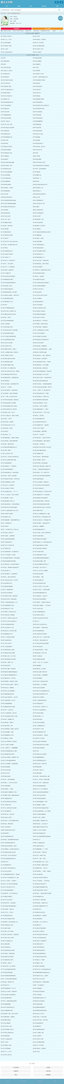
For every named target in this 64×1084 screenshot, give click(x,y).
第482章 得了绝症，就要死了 (39, 817)
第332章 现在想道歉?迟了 (38, 580)
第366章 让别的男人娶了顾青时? (40, 633)
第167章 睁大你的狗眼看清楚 (7, 320)
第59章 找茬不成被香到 (6, 149)
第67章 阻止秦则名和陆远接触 (7, 162)
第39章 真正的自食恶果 (6, 118)
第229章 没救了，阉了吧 (6, 418)
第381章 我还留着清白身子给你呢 (8, 659)
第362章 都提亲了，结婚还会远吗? (40, 627)
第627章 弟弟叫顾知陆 (6, 42)
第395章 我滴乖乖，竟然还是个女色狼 (9, 681)
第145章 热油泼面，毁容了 (7, 285)
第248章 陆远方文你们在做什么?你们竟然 (42, 447)
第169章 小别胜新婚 (5, 323)
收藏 (19, 6)
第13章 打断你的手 (5, 77)
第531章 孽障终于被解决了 (7, 896)
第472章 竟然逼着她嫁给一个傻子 (40, 801)
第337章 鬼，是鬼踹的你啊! (7, 589)
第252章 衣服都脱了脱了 (38, 453)
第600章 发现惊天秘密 (38, 1004)
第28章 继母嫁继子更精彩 (38, 99)
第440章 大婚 (36, 751)
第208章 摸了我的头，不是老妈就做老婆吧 (42, 383)
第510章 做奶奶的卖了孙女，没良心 (41, 861)
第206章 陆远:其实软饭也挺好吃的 (40, 380)
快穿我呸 (48, 1074)
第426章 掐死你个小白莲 (38, 728)
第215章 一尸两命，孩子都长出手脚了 (9, 396)
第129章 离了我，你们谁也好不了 (8, 260)
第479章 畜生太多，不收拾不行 (8, 814)
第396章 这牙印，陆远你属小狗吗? (40, 681)
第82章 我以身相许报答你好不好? (40, 184)
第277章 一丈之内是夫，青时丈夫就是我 (10, 494)
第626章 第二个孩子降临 (38, 42)
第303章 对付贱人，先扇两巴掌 (8, 535)
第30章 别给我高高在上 (38, 102)
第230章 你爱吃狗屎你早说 (39, 418)
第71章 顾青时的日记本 (6, 168)
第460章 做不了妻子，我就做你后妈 (41, 782)
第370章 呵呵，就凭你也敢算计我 (40, 640)
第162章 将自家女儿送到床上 (39, 311)
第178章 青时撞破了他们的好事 (40, 336)
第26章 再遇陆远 (36, 96)
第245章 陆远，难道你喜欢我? (7, 444)
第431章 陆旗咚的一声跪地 (7, 738)
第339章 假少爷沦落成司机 (7, 592)
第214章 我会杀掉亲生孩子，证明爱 (41, 393)
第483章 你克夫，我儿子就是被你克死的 (10, 820)
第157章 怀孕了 (4, 304)
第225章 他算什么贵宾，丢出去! (8, 412)
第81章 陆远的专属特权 (6, 184)
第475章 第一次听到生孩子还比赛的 (9, 808)
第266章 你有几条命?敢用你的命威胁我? (41, 475)
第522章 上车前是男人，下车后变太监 (41, 880)
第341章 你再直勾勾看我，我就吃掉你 (9, 596)
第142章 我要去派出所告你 (39, 279)
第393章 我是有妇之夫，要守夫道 (8, 678)
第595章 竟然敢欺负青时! (6, 997)
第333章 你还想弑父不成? (6, 583)
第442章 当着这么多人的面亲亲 (40, 754)
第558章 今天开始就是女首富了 (40, 937)
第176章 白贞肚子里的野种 (39, 333)
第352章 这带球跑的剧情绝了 (39, 611)
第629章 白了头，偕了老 (6, 39)
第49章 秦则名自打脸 (5, 133)
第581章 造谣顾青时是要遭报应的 (8, 975)
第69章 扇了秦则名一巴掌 (6, 165)
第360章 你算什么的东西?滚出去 (40, 624)
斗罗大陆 (48, 1071)
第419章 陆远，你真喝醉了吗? (7, 719)
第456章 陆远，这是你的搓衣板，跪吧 (41, 776)
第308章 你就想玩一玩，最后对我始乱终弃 (42, 542)
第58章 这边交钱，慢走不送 (39, 146)
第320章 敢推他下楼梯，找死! (39, 561)
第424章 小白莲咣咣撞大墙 (39, 725)
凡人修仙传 (16, 1067)
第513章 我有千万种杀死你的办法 (8, 868)
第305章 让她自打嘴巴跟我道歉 (8, 539)
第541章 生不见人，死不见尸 (7, 912)
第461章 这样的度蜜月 (6, 785)
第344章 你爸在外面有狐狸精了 (40, 599)
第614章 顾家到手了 (37, 1026)
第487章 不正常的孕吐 (6, 827)
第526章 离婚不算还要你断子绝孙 (40, 887)
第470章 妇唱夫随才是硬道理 (39, 798)
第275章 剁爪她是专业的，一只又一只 (9, 491)
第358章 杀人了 (36, 621)
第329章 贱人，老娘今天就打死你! (8, 577)
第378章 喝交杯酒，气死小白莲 (40, 652)
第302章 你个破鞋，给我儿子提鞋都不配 (42, 532)
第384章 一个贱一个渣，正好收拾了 (41, 662)
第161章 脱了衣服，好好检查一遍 (8, 311)
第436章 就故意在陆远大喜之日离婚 (41, 744)
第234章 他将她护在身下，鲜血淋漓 (41, 425)
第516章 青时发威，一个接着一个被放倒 (42, 871)
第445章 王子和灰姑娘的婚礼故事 (8, 760)
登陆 (57, 2)
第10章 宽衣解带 (36, 70)
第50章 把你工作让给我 (38, 133)
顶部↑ (55, 1081)
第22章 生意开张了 (37, 89)
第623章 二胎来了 (5, 49)
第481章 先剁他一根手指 (6, 817)
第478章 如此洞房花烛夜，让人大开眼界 (42, 811)
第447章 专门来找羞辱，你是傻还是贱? (9, 763)
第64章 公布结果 (36, 156)
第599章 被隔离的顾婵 (6, 1004)
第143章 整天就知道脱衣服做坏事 (8, 282)
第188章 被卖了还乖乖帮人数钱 (40, 352)
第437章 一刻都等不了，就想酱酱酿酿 (9, 747)
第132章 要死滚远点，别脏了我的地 (41, 263)
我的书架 (23, 1081)
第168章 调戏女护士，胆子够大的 (40, 320)
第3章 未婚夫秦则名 (5, 61)
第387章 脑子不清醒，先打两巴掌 (8, 668)
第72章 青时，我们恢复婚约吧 (39, 168)
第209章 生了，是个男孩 (6, 387)
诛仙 (16, 1074)
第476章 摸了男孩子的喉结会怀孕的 (41, 808)
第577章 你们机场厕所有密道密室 (8, 969)
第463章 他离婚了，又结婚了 (7, 789)
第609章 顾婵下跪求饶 (6, 1020)
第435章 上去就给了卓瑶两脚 (7, 744)
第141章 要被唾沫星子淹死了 (7, 279)
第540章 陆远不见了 (37, 909)
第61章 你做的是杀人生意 (6, 152)
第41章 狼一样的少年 (5, 121)
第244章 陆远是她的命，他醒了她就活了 (42, 440)
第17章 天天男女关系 (5, 83)
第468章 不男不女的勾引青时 (39, 795)
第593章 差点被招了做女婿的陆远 (8, 994)
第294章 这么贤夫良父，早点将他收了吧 (42, 520)
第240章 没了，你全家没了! (39, 434)
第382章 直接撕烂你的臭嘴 (39, 659)
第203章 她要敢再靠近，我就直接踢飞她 (10, 377)
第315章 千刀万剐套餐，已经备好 (8, 554)
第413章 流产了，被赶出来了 (7, 709)
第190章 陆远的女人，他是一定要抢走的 (42, 355)
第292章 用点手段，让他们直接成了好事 (42, 516)
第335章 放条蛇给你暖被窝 (7, 586)
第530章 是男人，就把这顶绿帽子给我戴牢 (42, 893)
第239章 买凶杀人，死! (6, 434)
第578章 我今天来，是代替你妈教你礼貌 (42, 969)
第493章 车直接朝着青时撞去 (7, 836)
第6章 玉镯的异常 (37, 64)
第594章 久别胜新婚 (37, 994)
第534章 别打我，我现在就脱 (39, 899)
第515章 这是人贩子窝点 (6, 871)
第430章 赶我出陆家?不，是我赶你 (40, 735)
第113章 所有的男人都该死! (7, 235)
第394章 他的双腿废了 (38, 678)
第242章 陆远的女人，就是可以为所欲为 (42, 437)
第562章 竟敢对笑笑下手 (38, 944)
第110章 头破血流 (37, 228)
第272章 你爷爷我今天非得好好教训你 (41, 485)
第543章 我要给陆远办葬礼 (7, 915)
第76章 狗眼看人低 (37, 175)
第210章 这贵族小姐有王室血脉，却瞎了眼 (42, 387)
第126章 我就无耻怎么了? (38, 254)
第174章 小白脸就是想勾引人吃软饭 (41, 330)
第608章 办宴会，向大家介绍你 (40, 1016)
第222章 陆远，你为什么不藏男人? (40, 406)
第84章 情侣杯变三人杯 (38, 187)
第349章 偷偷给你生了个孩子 (7, 608)
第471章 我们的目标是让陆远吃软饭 (9, 801)
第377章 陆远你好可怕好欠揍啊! (8, 652)
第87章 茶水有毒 (4, 194)
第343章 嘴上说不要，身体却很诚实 (9, 599)
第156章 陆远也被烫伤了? (38, 301)
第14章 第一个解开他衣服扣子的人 (40, 77)
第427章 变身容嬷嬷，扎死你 (7, 732)
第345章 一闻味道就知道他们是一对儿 (9, 602)
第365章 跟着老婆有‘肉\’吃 (6, 633)
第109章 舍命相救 (5, 228)
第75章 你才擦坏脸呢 (5, 175)
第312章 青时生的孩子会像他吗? (40, 548)
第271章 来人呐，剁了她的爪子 (8, 485)
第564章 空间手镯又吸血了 (39, 947)
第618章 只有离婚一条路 (38, 1032)
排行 (7, 6)
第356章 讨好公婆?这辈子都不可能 (40, 618)
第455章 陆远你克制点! (6, 776)
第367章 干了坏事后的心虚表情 (8, 637)
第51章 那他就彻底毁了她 (6, 137)
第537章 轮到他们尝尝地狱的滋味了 (9, 906)
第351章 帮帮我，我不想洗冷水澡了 (9, 611)
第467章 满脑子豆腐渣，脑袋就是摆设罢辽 (10, 795)
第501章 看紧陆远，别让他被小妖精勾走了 (10, 849)
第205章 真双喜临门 (5, 380)
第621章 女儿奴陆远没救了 (7, 52)
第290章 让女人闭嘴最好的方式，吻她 (41, 513)
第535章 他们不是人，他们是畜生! (8, 902)
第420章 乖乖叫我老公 (38, 719)
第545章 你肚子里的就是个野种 (8, 918)
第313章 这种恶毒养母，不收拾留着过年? (10, 551)
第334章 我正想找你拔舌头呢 (39, 583)
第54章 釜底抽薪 (36, 140)
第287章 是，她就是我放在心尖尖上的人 (10, 510)
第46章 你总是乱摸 (37, 127)
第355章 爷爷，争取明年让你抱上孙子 (9, 618)
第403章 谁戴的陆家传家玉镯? (7, 694)
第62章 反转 (35, 152)
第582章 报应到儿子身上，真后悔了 (41, 975)
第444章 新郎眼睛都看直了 (39, 757)
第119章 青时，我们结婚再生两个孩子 (9, 244)
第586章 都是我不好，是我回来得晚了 (41, 982)
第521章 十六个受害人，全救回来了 (9, 880)
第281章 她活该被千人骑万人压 (8, 501)
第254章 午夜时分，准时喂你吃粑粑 (41, 456)
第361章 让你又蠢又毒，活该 (7, 627)
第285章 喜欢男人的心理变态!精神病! (9, 507)
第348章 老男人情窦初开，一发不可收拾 (42, 605)
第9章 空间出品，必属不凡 (7, 70)
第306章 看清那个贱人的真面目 (40, 539)
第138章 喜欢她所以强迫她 (39, 273)
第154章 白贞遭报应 (37, 298)
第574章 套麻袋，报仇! (38, 963)
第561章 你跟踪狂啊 (5, 944)
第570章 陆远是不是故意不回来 (40, 956)
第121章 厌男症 (4, 247)
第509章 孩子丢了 (5, 861)
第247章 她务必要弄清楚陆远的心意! (9, 447)
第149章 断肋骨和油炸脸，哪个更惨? (9, 292)
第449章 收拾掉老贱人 (6, 766)
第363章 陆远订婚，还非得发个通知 (9, 630)
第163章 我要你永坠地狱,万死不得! (8, 314)
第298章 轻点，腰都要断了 (39, 526)
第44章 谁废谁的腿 (37, 124)
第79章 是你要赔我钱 (5, 181)
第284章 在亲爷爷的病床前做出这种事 (41, 504)
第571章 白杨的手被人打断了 (7, 959)
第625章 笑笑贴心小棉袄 (6, 45)
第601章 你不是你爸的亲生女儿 (8, 1007)
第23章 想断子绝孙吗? (5, 92)
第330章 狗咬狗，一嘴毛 (38, 577)
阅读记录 (44, 6)
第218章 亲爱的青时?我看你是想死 (40, 399)
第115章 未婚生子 (5, 238)
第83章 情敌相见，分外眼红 (7, 187)
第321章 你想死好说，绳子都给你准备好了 (10, 564)
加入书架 (47, 28)
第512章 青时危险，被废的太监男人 (41, 864)
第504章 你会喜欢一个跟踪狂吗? (40, 852)
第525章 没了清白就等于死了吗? (8, 887)
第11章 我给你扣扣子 (5, 73)
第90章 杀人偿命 (36, 197)
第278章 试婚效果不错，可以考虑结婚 (41, 494)
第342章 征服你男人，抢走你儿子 (40, 596)
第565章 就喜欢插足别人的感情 (8, 950)
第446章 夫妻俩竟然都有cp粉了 (39, 760)
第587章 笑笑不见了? (5, 985)
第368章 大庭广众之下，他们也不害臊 (41, 637)
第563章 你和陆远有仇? (6, 947)
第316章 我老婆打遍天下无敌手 (40, 554)
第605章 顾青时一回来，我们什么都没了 (10, 1013)
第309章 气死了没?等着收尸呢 (7, 545)
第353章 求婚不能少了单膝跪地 (8, 614)
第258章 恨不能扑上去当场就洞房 (40, 463)
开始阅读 (16, 28)
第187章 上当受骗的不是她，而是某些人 (10, 352)
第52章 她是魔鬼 (36, 137)
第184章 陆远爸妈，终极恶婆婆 (40, 346)
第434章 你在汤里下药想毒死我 (40, 741)
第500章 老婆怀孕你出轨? (38, 845)
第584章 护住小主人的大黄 (39, 978)
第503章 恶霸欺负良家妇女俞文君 (8, 852)
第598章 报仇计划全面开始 (39, 1001)
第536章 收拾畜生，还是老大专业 (40, 902)
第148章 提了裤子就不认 (38, 289)
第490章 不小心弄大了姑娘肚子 (40, 830)
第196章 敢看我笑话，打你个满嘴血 (41, 364)
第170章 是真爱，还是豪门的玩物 (40, 323)
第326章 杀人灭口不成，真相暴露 (40, 570)
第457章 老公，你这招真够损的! (8, 779)
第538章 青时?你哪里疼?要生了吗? (40, 906)
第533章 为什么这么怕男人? (7, 899)
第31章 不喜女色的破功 (6, 105)
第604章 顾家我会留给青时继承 (40, 1010)
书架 (57, 6)
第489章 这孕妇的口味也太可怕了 (8, 830)
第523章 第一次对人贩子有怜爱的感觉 (9, 883)
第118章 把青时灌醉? (37, 241)
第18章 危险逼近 (36, 83)
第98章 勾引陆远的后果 (38, 209)
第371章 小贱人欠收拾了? (6, 643)
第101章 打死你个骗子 (6, 216)
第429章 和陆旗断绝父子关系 (7, 735)
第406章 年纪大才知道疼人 (39, 697)
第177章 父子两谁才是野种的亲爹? (8, 336)
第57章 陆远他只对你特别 (6, 146)
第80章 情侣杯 (36, 181)
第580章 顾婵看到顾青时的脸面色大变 (41, 972)
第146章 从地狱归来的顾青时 (39, 285)
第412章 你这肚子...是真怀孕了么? (40, 706)
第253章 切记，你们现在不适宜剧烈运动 (10, 456)
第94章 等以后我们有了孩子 (39, 203)
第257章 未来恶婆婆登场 (6, 463)
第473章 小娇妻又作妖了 (6, 804)
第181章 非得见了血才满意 (7, 342)
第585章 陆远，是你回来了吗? (7, 982)
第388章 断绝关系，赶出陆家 (39, 668)
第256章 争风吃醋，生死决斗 (39, 459)
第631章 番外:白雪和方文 (6, 36)
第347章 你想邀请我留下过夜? (7, 605)
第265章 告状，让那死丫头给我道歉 (9, 475)
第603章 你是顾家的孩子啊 (7, 1010)
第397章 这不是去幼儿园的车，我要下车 (10, 684)
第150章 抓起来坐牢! (37, 292)
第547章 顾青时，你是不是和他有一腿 (9, 921)
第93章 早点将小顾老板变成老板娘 (8, 203)
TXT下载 (60, 18)
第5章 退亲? (3, 64)
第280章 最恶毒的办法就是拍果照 (40, 497)
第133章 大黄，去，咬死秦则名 (8, 266)
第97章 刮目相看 (4, 209)
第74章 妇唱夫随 (36, 171)
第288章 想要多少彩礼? (38, 510)
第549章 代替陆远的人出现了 (7, 925)
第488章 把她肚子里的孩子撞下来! (40, 827)
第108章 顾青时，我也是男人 (39, 225)
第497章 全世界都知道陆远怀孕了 (8, 842)
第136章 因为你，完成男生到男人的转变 (42, 270)
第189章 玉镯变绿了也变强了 (7, 355)
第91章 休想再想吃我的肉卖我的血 (8, 200)
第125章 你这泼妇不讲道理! (7, 254)
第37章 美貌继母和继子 (6, 115)
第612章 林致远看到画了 (38, 1023)
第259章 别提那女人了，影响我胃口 (9, 466)
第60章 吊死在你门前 (37, 149)
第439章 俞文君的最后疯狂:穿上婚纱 (9, 751)
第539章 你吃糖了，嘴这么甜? (7, 909)
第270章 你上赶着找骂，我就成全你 (41, 482)
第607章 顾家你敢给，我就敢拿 (8, 1016)
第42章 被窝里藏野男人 (38, 121)
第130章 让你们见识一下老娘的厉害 (41, 260)
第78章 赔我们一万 (37, 178)
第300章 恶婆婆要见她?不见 (39, 529)
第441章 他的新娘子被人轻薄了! (8, 754)
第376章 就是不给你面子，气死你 (40, 649)
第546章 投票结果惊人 (38, 918)
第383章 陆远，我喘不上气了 (7, 662)
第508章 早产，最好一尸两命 (39, 858)
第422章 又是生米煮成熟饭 (39, 722)
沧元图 (48, 1067)
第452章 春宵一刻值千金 (38, 770)
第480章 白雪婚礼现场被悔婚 (39, 814)
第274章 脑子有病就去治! (38, 488)
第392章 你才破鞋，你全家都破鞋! (40, 675)
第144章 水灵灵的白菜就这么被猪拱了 (41, 282)
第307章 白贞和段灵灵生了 (7, 542)
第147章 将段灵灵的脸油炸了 (7, 289)
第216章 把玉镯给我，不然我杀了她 (41, 396)
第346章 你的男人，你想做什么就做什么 (42, 602)
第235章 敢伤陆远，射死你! (7, 428)
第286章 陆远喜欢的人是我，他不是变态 (42, 507)
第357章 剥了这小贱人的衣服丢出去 (9, 621)
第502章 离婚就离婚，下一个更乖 (40, 849)
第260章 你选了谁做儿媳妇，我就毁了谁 (42, 466)
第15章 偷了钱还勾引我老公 (7, 80)
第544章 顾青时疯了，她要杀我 (40, 915)
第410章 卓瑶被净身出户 (38, 703)
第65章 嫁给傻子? (4, 159)
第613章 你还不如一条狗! (6, 1026)
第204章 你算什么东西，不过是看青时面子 (42, 377)
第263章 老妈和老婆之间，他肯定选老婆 (10, 472)
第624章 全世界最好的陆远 (39, 45)
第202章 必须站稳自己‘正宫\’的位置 (40, 374)
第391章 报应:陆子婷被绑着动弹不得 (9, 675)
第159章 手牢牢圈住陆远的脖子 (8, 308)
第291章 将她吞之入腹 (6, 516)
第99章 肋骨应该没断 (5, 213)
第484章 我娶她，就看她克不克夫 (40, 820)
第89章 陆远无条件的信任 (6, 197)
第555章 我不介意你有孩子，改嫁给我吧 (10, 934)
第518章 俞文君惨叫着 (38, 874)
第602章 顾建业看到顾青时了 (39, 1007)
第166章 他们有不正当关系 (39, 317)
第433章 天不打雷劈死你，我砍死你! (9, 741)
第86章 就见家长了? (37, 190)
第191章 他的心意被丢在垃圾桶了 (8, 358)
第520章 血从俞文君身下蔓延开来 (40, 877)
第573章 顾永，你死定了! (6, 963)
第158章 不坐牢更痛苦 (38, 304)
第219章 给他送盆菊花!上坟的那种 (8, 402)
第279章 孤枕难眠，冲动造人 (7, 497)
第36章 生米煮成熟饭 (37, 111)
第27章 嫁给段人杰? (5, 99)
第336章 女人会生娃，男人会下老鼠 (41, 586)
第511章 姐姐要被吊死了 (6, 864)
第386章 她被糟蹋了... (37, 665)
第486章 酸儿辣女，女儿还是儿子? (40, 823)
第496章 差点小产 (37, 839)
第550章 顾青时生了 (37, 925)
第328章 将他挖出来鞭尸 (38, 573)
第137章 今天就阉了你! (6, 273)
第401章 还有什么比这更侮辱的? (8, 690)
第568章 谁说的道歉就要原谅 (39, 953)
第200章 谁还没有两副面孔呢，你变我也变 (42, 371)
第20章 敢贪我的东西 (37, 86)
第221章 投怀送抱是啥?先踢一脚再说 (9, 406)
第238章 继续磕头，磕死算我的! (40, 431)
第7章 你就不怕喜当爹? (6, 67)
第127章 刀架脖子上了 (6, 257)
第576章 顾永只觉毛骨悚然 (39, 966)
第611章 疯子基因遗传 (6, 1023)
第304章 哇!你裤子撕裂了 (38, 535)
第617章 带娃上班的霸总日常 (7, 1032)
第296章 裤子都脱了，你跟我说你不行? (41, 523)
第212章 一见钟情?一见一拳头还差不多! (41, 390)
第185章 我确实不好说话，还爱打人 (9, 349)
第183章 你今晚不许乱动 (6, 346)
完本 (31, 6)
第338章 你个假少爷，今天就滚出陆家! (41, 589)
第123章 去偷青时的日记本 (7, 251)
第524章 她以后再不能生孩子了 (40, 883)
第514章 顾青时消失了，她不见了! (40, 868)
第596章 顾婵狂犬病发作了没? (39, 997)
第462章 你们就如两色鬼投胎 (39, 785)
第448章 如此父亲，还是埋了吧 (40, 763)
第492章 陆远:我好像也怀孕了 (39, 833)
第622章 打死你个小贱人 (38, 49)
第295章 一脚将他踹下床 (6, 523)
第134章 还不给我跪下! (38, 266)
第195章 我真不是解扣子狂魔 (7, 364)
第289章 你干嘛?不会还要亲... (7, 513)
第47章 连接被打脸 (5, 130)
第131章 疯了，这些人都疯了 (7, 263)
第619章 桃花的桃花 (5, 1035)
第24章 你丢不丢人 (37, 92)
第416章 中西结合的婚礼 (38, 713)
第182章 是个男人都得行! (38, 342)
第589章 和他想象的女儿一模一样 (8, 988)
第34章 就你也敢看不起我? (38, 108)
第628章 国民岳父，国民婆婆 (39, 39)
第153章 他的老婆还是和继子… (8, 298)
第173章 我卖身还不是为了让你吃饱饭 (9, 330)
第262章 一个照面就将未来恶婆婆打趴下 (42, 469)
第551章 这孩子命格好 (6, 928)
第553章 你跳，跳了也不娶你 (7, 931)
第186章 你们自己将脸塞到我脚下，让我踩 (42, 349)
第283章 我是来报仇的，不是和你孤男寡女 (10, 504)
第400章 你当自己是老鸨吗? (39, 687)
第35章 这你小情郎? (5, 111)
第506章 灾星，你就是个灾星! (39, 855)
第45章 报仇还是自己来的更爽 (7, 127)
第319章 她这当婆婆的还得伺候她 (8, 561)
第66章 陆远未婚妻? (37, 159)
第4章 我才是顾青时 (37, 61)
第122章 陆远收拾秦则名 (38, 247)
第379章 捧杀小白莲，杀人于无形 (8, 656)
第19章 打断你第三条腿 (6, 86)
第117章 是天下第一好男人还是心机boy (9, 241)
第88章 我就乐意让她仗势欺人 (39, 194)
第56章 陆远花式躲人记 (38, 143)
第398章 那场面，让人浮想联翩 (40, 684)
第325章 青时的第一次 (6, 570)
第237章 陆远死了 (5, 431)
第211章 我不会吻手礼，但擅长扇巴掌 (9, 390)
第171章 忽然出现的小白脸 (7, 327)
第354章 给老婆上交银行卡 (39, 614)
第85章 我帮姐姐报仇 (5, 190)
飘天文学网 (6, 2)
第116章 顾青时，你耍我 (38, 238)
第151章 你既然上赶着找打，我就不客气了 (10, 295)
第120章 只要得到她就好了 (39, 244)
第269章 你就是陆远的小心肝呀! (8, 482)
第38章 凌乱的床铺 (37, 115)
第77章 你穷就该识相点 (6, 178)
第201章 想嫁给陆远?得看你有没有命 (9, 374)
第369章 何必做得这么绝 (6, 640)
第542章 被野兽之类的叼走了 (39, 912)
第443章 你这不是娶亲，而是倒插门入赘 (10, 757)
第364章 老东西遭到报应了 (39, 630)
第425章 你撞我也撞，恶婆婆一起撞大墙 (10, 728)
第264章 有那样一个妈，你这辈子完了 (41, 472)
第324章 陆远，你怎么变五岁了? (40, 567)
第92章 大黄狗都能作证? (38, 200)
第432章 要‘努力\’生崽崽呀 (38, 738)
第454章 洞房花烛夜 (37, 773)
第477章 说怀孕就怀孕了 (6, 811)
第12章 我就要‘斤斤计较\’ (38, 73)
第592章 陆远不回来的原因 (39, 991)
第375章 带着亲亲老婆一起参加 (8, 649)
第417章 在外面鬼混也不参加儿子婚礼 (9, 716)
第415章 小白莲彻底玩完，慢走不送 (9, 713)
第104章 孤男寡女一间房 (38, 219)
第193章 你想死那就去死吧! (7, 361)
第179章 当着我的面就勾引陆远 (8, 339)
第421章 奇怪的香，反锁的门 (7, 722)
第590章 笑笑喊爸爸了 (38, 988)
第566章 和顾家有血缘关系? (39, 950)
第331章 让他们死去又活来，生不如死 (9, 580)
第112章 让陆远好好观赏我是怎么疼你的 (42, 232)
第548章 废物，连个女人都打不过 (40, 921)
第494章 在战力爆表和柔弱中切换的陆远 (42, 836)
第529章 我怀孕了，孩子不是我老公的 (9, 893)
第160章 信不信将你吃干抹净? (39, 308)
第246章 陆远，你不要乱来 (39, 444)
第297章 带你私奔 (5, 526)
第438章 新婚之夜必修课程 (39, 747)
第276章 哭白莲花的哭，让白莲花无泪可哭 (42, 491)
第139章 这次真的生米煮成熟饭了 (8, 276)
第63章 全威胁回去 (5, 156)
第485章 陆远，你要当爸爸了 (7, 823)
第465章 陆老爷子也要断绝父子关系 (9, 792)
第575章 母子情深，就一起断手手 (8, 966)
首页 (8, 1081)
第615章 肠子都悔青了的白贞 (7, 1029)
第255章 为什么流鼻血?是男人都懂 (8, 459)
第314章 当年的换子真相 (38, 551)
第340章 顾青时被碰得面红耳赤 (40, 592)
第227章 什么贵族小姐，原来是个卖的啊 (10, 415)
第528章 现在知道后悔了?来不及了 (40, 890)
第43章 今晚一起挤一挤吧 (6, 124)
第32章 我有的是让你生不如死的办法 (41, 105)
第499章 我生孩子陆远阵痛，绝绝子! (9, 845)
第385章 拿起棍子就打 (6, 665)
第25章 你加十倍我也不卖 (6, 96)
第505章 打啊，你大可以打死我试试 (9, 855)
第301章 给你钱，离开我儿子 (7, 532)
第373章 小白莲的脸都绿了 (7, 646)
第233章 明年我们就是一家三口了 (8, 425)
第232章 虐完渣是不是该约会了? (40, 421)
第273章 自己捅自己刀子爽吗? (7, 488)
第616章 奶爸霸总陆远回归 (39, 1029)
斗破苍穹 (16, 1071)
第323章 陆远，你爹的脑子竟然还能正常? (10, 567)
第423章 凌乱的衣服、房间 (7, 725)
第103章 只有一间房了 (6, 219)
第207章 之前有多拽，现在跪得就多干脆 (10, 383)
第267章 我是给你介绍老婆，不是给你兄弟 (10, 478)
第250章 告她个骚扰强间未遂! (39, 450)
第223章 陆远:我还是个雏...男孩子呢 (9, 409)
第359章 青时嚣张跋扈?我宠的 (7, 624)
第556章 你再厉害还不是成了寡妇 (40, 934)
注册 (61, 2)
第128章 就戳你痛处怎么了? (39, 257)
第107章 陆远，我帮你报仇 (7, 225)
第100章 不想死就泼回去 (38, 213)
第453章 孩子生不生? (5, 773)
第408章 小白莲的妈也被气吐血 (40, 700)
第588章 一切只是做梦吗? (38, 985)
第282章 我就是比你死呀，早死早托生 (41, 501)
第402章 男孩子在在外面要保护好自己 (41, 690)
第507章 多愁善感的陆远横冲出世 (8, 858)
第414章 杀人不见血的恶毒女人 (40, 709)
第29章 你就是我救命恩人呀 (7, 102)
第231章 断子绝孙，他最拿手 (7, 421)
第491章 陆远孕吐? (5, 833)
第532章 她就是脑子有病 (38, 896)
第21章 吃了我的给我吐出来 (7, 89)
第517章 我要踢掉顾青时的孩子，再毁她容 (10, 874)
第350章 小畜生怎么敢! (38, 608)
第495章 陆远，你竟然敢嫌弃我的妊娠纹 (10, 839)
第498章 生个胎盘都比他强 (39, 842)
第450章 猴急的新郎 (37, 766)
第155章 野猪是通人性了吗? (7, 301)
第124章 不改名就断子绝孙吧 (39, 251)
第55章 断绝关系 (4, 143)
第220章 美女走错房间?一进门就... (40, 402)
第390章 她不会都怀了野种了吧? (40, 671)
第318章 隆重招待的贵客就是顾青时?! (41, 558)
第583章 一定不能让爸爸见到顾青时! (9, 978)
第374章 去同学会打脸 (38, 646)
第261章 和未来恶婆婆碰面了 (7, 469)
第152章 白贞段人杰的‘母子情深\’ (40, 295)
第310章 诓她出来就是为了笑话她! (40, 545)
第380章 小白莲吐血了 (38, 656)
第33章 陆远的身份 (5, 108)
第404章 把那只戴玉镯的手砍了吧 (40, 694)
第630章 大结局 (36, 36)
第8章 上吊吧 (36, 67)
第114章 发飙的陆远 (37, 235)
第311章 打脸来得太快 (6, 548)
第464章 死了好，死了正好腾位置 (40, 789)
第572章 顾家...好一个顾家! (39, 959)
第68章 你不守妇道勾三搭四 (39, 162)
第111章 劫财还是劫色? (6, 232)
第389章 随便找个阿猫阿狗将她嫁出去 (9, 671)
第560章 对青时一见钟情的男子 (40, 940)
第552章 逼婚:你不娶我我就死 (39, 928)
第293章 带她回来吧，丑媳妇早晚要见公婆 (10, 520)
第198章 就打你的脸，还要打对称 (40, 368)
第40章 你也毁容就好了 (38, 118)
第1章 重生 (3, 58)
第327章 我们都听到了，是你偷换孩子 (9, 573)
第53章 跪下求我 (4, 140)
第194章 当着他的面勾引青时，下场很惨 (42, 361)
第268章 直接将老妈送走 (38, 478)
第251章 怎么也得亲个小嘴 (7, 453)
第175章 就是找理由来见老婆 (7, 333)
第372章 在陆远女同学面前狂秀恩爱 (41, 643)
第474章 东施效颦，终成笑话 (39, 804)
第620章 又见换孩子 (37, 52)
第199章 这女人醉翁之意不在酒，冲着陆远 (10, 371)
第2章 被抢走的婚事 (37, 58)
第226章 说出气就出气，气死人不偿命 (41, 412)
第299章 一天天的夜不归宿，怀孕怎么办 (10, 529)
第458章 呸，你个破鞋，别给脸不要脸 (41, 779)
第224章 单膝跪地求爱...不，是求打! (41, 409)
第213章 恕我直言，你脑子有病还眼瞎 (9, 393)
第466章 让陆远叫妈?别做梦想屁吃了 (41, 792)
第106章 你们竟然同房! (38, 222)
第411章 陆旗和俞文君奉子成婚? (8, 706)
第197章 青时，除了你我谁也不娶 (8, 368)
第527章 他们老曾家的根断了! (7, 890)
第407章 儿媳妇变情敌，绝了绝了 (8, 700)
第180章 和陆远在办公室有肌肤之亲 (41, 339)
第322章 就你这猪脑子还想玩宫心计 (41, 564)
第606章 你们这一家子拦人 (39, 1013)
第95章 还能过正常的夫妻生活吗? (8, 206)
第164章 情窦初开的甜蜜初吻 (39, 314)
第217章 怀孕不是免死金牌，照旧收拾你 (10, 399)
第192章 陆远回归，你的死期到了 (40, 358)
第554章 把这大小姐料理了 (39, 931)
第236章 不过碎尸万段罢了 (39, 428)
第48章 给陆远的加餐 (37, 130)
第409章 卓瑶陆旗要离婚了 (7, 703)
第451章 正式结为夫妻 (6, 770)
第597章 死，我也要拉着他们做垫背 (9, 1001)
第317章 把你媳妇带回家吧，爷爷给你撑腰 (10, 558)
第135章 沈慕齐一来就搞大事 (7, 270)
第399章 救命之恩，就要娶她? (7, 687)
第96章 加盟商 (36, 206)
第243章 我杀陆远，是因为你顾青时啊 (9, 440)
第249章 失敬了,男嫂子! (6, 450)
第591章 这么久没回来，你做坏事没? (9, 991)
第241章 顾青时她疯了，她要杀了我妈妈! (10, 437)
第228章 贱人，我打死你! (38, 415)
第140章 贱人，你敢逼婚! (38, 276)
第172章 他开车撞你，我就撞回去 (40, 327)
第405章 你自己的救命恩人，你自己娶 (9, 697)
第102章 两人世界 (37, 216)
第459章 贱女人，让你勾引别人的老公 (9, 782)
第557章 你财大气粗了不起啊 (7, 937)
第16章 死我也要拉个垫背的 (39, 80)
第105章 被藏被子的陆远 (6, 222)
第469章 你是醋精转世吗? (6, 798)
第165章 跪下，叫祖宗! (6, 317)
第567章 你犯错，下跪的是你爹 (8, 953)
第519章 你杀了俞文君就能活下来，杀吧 (10, 877)
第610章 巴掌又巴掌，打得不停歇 (40, 1020)
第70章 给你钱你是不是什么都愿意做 (41, 165)
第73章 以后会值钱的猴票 (6, 171)
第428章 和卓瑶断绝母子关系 (39, 732)
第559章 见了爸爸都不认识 (7, 940)
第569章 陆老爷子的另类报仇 (7, 956)
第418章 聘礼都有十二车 (38, 716)
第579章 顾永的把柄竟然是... (7, 972)
